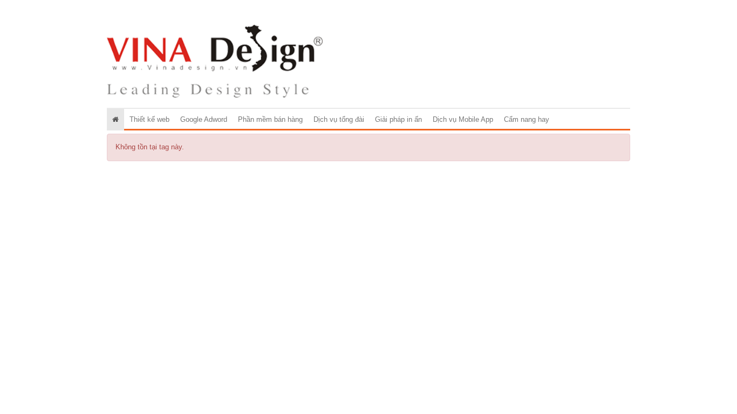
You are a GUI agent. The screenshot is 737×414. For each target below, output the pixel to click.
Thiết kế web (149, 119)
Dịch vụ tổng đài (338, 119)
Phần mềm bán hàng (270, 119)
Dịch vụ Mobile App (463, 119)
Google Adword (203, 119)
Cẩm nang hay (526, 119)
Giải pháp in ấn (398, 119)
